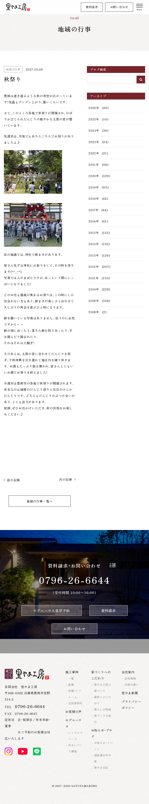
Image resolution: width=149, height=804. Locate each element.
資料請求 (92, 7)
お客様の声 (73, 711)
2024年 (93, 130)
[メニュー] (139, 7)
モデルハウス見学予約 (51, 610)
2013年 (93, 255)
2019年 (93, 187)
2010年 (93, 289)
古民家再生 (75, 703)
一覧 (71, 678)
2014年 (93, 244)
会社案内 (128, 672)
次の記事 (65, 479)
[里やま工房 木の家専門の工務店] (18, 7)
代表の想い (132, 684)
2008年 (93, 312)
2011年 (93, 278)
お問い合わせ (119, 7)
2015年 (93, 233)
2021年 (93, 165)
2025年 (93, 119)
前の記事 (13, 480)
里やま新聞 (130, 693)
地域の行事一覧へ (40, 501)
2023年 (93, 142)
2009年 (93, 301)
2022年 (93, 153)
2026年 (93, 108)
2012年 (93, 267)
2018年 (93, 198)
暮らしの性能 (102, 709)
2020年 (93, 176)
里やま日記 (101, 767)
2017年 (93, 210)
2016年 (93, 221)
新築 (71, 684)
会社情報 (130, 678)
